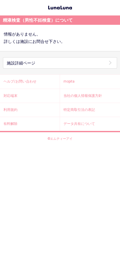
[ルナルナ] (60, 7)
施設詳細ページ (21, 63)
